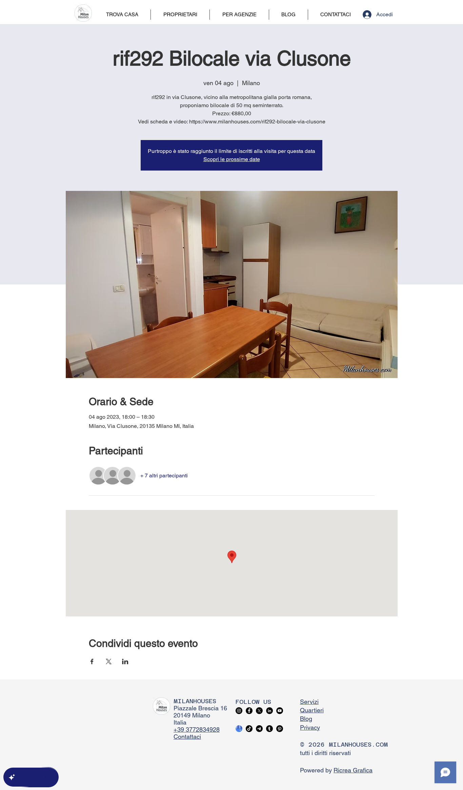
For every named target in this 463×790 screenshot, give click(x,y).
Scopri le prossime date (231, 159)
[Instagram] (239, 710)
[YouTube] (279, 710)
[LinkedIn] (269, 710)
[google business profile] (239, 728)
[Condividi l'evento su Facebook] (92, 661)
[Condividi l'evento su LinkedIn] (125, 661)
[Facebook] (249, 710)
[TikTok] (249, 728)
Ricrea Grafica (353, 770)
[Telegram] (259, 728)
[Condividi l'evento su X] (108, 661)
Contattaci (187, 736)
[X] (259, 710)
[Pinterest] (279, 728)
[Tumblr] (269, 728)
